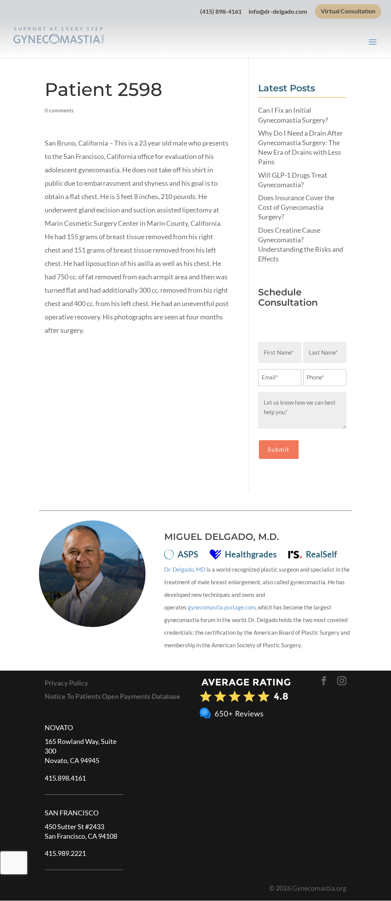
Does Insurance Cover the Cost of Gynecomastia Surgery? (296, 207)
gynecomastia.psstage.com (221, 607)
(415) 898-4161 (221, 11)
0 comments (59, 110)
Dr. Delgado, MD (184, 569)
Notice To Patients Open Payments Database (112, 696)
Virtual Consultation (348, 11)
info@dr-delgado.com (278, 11)
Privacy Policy (66, 683)
